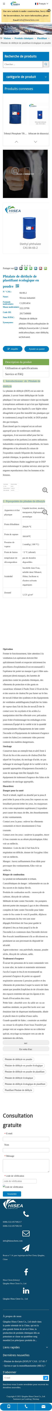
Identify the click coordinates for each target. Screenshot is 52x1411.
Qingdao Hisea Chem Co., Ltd (15, 1299)
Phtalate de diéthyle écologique (19, 1078)
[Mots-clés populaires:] (46, 64)
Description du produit (18, 362)
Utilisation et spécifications (21, 368)
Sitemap (36, 1399)
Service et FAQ (14, 374)
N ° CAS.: (7, 292)
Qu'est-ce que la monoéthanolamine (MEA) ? (24, 1365)
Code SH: (7, 312)
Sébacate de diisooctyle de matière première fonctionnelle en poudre (39, 133)
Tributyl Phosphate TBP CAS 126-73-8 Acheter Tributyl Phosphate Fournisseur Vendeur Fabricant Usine (15, 133)
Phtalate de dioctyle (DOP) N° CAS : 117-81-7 (25, 1361)
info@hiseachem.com (29, 20)
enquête (14, 349)
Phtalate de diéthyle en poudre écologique (24, 1065)
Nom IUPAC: (9, 317)
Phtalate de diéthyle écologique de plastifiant (25, 1084)
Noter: (6, 297)
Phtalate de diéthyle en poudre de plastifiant (24, 1071)
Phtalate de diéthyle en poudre (18, 1059)
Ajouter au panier (37, 349)
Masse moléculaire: (11, 307)
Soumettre (12, 1194)
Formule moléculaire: (8, 303)
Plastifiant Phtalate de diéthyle (18, 1090)
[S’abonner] (45, 1378)
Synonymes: (8, 323)
